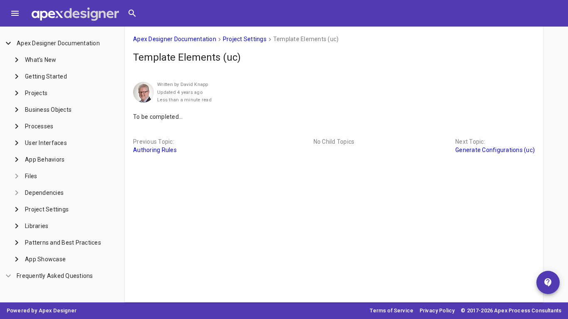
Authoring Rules (155, 150)
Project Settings (245, 39)
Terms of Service (391, 310)
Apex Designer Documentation (174, 39)
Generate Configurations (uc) (495, 150)
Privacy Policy (437, 310)
